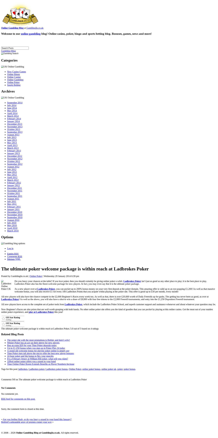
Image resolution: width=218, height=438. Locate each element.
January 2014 (13, 121)
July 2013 (11, 137)
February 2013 (14, 150)
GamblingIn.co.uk (34, 28)
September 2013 (14, 132)
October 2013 (13, 129)
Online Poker (13, 82)
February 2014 (14, 118)
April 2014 (12, 113)
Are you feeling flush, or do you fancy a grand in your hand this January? (37, 419)
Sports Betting (13, 85)
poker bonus (129, 369)
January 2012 (13, 185)
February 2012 (14, 182)
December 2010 (14, 212)
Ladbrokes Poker (132, 281)
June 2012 (12, 172)
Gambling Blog (8, 51)
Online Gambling (15, 79)
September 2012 (14, 164)
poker (119, 369)
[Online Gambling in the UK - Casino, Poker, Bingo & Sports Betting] (20, 26)
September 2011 (14, 196)
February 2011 (14, 207)
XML (14, 259)
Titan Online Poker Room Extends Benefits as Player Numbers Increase (40, 364)
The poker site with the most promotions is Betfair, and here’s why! (38, 340)
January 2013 (13, 153)
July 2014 (11, 105)
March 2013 (13, 148)
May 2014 (12, 110)
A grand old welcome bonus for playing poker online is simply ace (38, 350)
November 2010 (14, 215)
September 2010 (14, 217)
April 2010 (12, 228)
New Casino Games (16, 71)
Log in (10, 248)
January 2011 (13, 209)
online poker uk (108, 369)
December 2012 (14, 156)
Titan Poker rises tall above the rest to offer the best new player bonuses (40, 353)
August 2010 (13, 220)
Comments (14, 256)
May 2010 (12, 225)
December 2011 (14, 188)
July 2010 (11, 223)
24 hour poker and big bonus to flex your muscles (30, 356)
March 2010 (13, 231)
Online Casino (14, 77)
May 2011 (12, 204)
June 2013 (12, 140)
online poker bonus (91, 369)
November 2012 (14, 158)
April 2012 (12, 177)
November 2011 (14, 190)
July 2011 (11, 201)
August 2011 (13, 199)
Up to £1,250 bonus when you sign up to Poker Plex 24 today (36, 348)
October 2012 (13, 161)
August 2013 (13, 134)
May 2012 (12, 174)
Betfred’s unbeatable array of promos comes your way (26, 422)
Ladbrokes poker (36, 369)
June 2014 (12, 108)
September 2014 (14, 102)
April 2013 (12, 145)
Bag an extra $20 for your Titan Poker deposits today (32, 345)
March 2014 (13, 116)
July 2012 (11, 169)
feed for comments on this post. (18, 399)
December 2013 (14, 124)
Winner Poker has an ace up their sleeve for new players (33, 342)
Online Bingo (13, 74)
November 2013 (14, 126)
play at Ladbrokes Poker (41, 312)
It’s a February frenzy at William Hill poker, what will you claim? (37, 358)
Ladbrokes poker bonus (57, 369)
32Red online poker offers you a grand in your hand (31, 361)
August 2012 (13, 166)
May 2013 (12, 142)
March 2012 (13, 180)
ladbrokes (22, 369)
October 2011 (13, 193)
